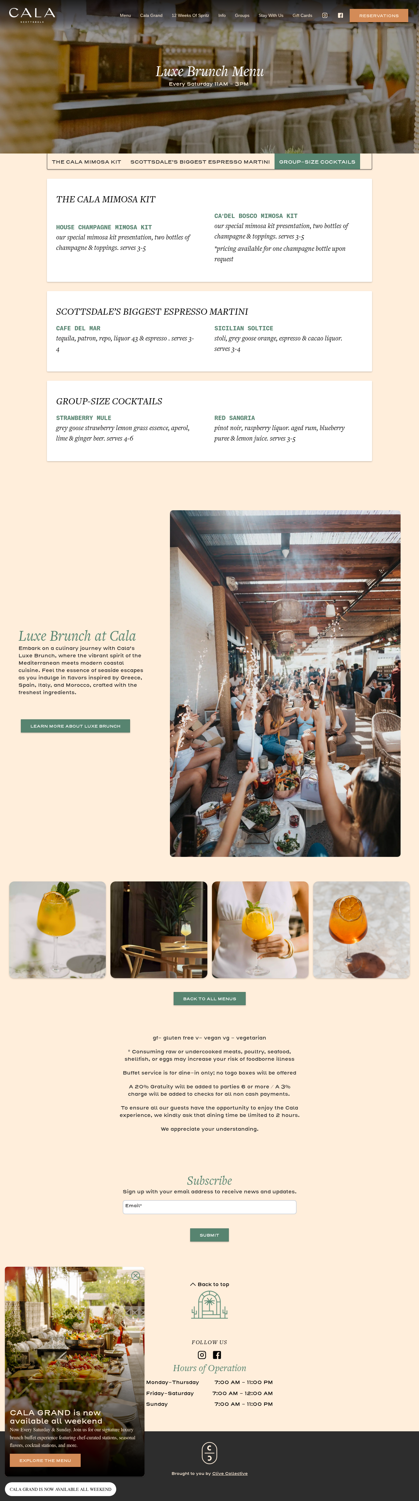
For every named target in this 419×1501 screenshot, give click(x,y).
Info (222, 15)
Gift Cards (302, 15)
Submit (209, 1235)
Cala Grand (151, 15)
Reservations (379, 15)
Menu (125, 15)
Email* (133, 1205)
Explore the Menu (45, 1460)
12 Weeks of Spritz (190, 15)
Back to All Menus (209, 998)
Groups (242, 15)
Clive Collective (230, 1473)
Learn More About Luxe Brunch (75, 726)
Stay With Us (271, 15)
